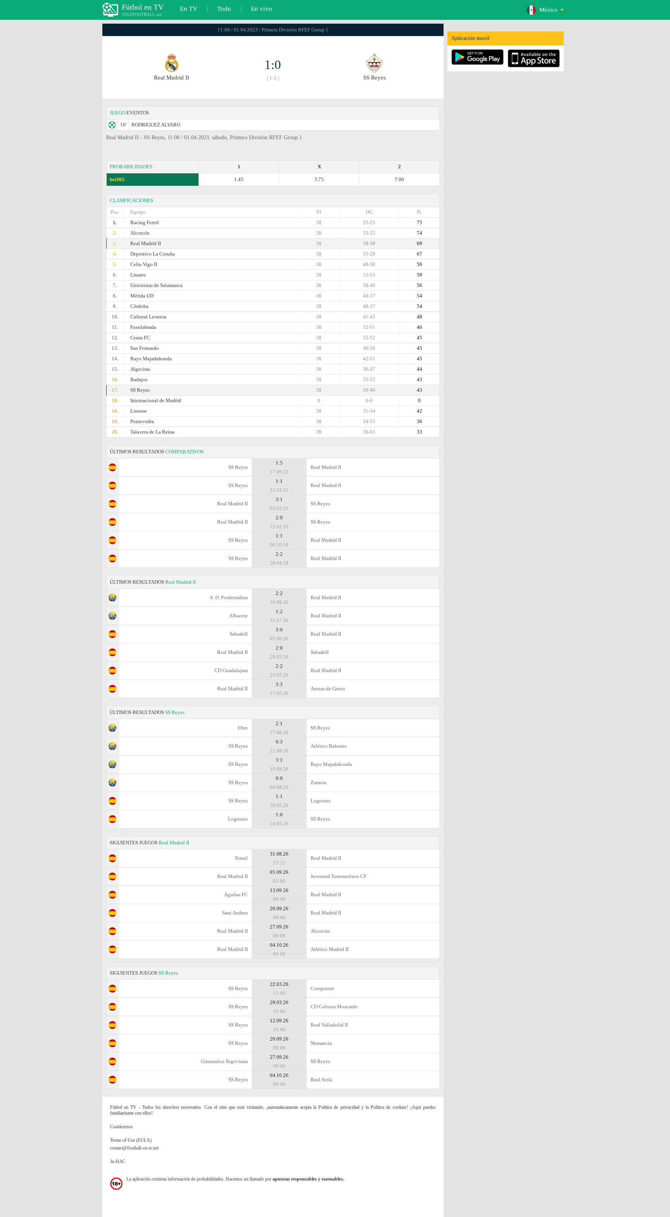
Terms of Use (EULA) (131, 1140)
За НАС (117, 1161)
